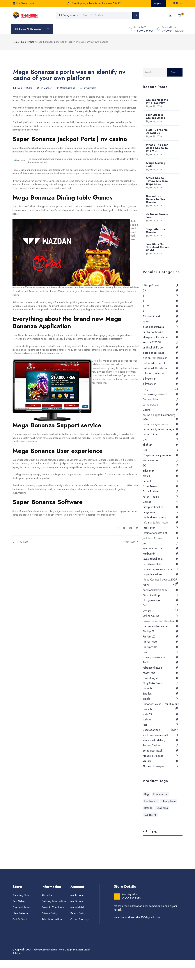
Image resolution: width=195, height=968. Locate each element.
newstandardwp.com (155, 590)
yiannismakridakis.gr (155, 740)
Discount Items (21, 907)
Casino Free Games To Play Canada (155, 199)
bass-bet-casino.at (153, 353)
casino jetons (150, 434)
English (158, 3)
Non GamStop (151, 595)
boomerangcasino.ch (155, 394)
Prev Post (22, 542)
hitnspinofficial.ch (153, 507)
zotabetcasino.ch (153, 751)
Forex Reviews (151, 491)
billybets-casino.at (153, 373)
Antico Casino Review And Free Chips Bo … (157, 181)
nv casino (90, 96)
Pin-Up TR (148, 631)
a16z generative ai (154, 327)
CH (145, 440)
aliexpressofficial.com (155, 337)
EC (144, 466)
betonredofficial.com (155, 368)
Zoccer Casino (151, 745)
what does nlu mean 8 (155, 735)
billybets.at (149, 379)
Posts (31, 42)
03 (144, 291)
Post (145, 652)
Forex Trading (151, 497)
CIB (145, 450)
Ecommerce (160, 794)
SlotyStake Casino (153, 683)
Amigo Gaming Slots (155, 164)
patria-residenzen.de (155, 626)
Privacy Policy (49, 913)
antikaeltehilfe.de (153, 348)
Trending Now (20, 895)
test (145, 725)
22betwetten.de (152, 316)
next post (129, 542)
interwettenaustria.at (155, 533)
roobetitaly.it (150, 678)
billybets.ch (149, 384)
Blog (23, 42)
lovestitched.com (153, 559)
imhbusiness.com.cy (154, 517)
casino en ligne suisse (155, 424)
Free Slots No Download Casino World (157, 247)
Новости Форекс (153, 756)
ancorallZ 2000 (152, 342)
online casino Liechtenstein (158, 621)
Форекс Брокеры (153, 766)
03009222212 (131, 898)
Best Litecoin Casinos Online (155, 116)
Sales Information (51, 919)
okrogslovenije (151, 600)
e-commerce (150, 460)
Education (148, 471)
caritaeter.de (150, 405)
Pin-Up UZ (149, 637)
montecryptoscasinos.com (158, 569)
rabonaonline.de (152, 668)
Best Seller (18, 901)
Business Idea (150, 399)
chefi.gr (147, 445)
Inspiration (149, 528)
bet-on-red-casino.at (155, 358)
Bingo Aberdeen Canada (156, 230)
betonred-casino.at (154, 363)
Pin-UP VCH (150, 642)
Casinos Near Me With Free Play (157, 101)
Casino (147, 410)
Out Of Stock (20, 919)
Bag (146, 794)
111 (144, 301)
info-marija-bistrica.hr (155, 523)
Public (146, 662)
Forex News (150, 486)
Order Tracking (79, 919)
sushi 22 (147, 714)
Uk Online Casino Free (157, 215)
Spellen (147, 694)
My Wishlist (77, 907)
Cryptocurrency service (157, 455)
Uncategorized (67, 88)
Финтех (147, 761)
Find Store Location (26, 3)
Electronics (150, 801)
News (146, 585)
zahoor (47, 88)
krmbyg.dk (149, 554)
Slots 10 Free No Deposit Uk (157, 131)
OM (145, 605)
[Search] (135, 15)
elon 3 (146, 476)
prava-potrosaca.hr (154, 657)
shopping (162, 808)
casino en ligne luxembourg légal (159, 417)
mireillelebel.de (152, 564)
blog (145, 389)
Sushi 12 (147, 709)
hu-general (149, 512)
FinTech (147, 481)
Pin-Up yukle (150, 647)
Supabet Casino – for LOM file (161, 704)
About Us (46, 895)
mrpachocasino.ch (153, 574)
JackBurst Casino (152, 538)
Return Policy (78, 913)
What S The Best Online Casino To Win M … (157, 148)
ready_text (149, 673)
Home (15, 42)
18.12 (146, 306)
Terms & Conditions (52, 907)
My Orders (76, 901)
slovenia (147, 688)
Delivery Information (53, 901)
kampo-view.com (153, 548)
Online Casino (151, 616)
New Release (20, 913)
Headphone (169, 801)
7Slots (146, 322)
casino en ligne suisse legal (158, 429)
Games (147, 502)
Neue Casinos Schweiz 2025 (160, 580)
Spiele (146, 699)
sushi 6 (147, 720)
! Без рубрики (151, 285)
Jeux (145, 543)
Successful (150, 815)
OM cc (147, 611)
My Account (77, 895)
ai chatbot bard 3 (153, 332)
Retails (148, 808)
